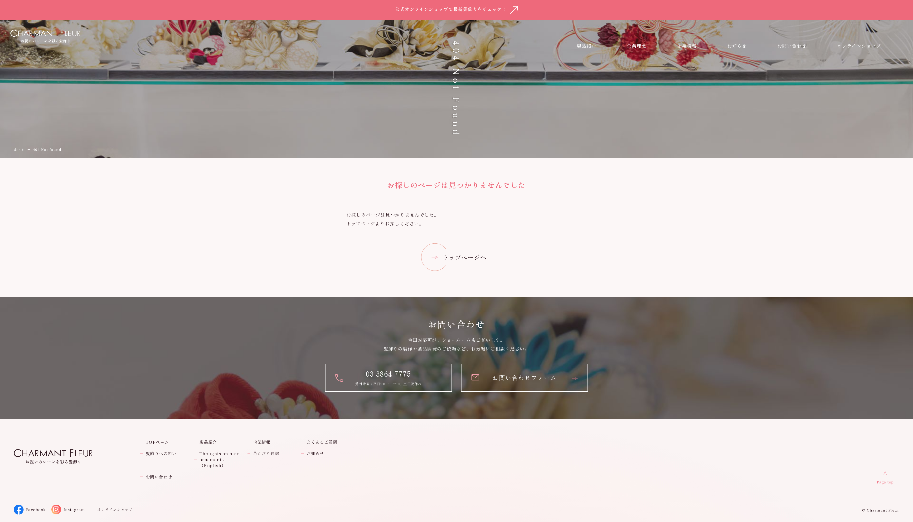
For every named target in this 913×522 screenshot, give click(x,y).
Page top (885, 481)
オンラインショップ (859, 46)
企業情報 (687, 46)
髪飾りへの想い (161, 453)
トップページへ (464, 257)
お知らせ (737, 46)
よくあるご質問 (322, 442)
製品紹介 (208, 442)
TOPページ (157, 442)
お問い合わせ (159, 477)
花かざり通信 (266, 453)
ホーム (19, 149)
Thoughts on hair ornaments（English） (219, 459)
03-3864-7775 (388, 373)
